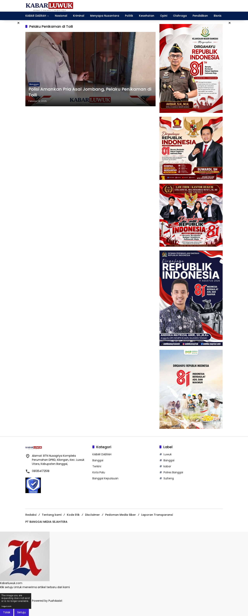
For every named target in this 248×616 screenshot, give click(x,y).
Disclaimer (92, 515)
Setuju (21, 612)
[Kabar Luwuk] (49, 6)
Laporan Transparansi (157, 515)
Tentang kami (51, 515)
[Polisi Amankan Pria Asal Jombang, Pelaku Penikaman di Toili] (90, 69)
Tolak (6, 612)
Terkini (96, 466)
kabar (167, 466)
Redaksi (30, 515)
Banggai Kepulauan (105, 478)
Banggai (34, 84)
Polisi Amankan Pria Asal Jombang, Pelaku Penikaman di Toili (89, 92)
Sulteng (169, 478)
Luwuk (168, 454)
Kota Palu (98, 472)
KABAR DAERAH (101, 454)
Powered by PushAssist (47, 601)
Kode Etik (73, 515)
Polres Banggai (173, 472)
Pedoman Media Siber (120, 515)
